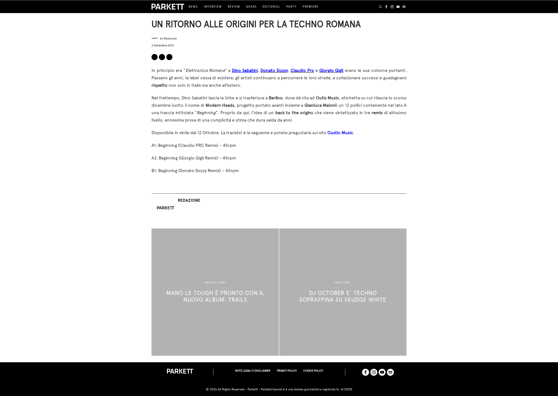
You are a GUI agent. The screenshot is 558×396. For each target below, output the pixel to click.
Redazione (170, 38)
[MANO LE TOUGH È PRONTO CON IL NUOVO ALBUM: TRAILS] (215, 292)
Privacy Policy (287, 370)
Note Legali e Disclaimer (252, 370)
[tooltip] (386, 6)
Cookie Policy (313, 370)
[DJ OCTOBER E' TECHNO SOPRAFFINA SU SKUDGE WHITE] (343, 292)
